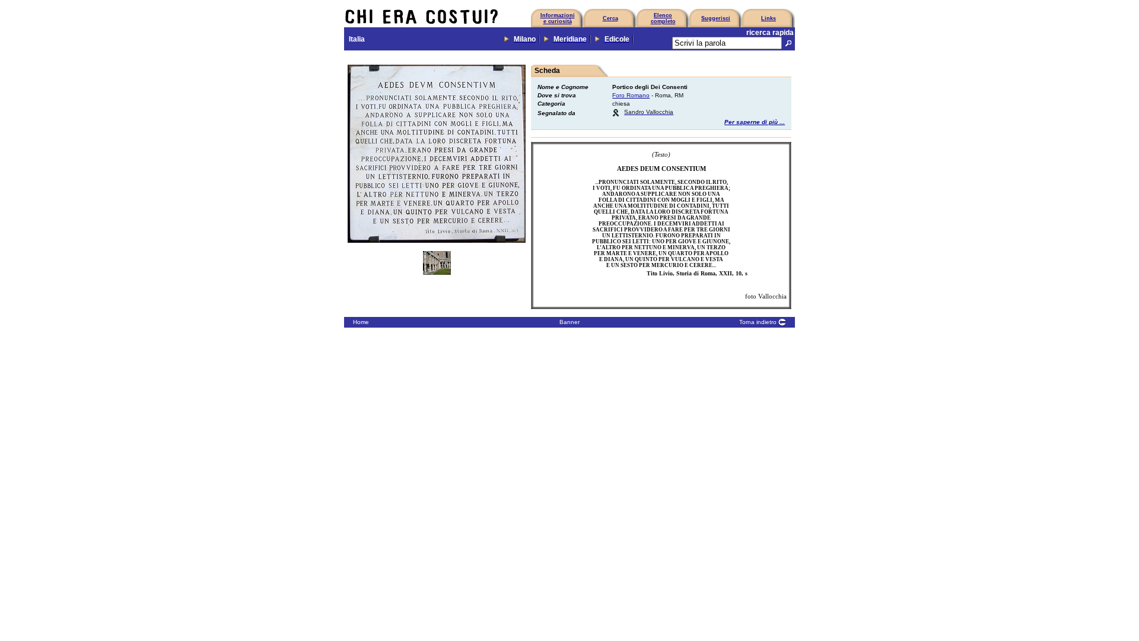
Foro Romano (631, 95)
